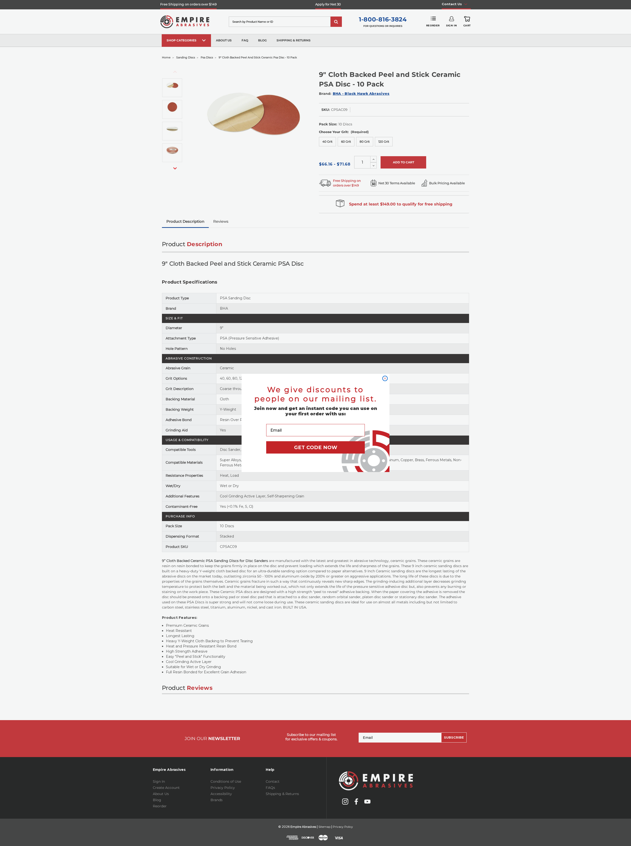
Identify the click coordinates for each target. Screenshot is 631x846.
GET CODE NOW (315, 447)
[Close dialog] (385, 378)
